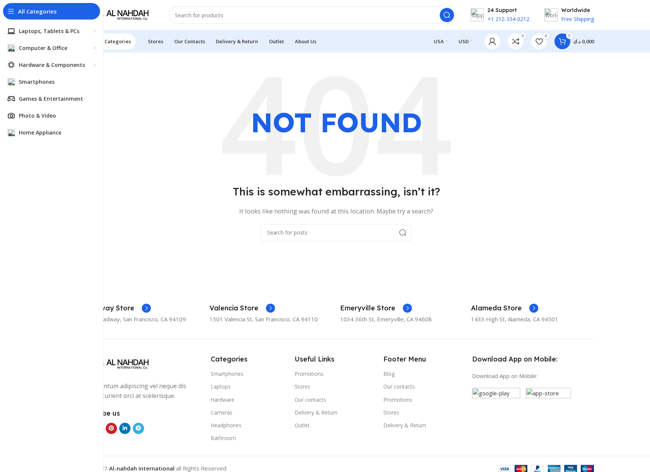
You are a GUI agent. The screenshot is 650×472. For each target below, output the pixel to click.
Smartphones (227, 373)
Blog (389, 373)
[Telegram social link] (138, 428)
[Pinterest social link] (111, 428)
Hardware (222, 399)
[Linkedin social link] (125, 428)
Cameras (221, 412)
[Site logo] (116, 14)
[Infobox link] (115, 308)
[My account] (492, 41)
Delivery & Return (316, 412)
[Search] (447, 15)
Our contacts (310, 399)
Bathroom (223, 438)
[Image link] (116, 363)
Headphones (226, 425)
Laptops (221, 386)
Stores (302, 386)
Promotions (309, 373)
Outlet (302, 425)
